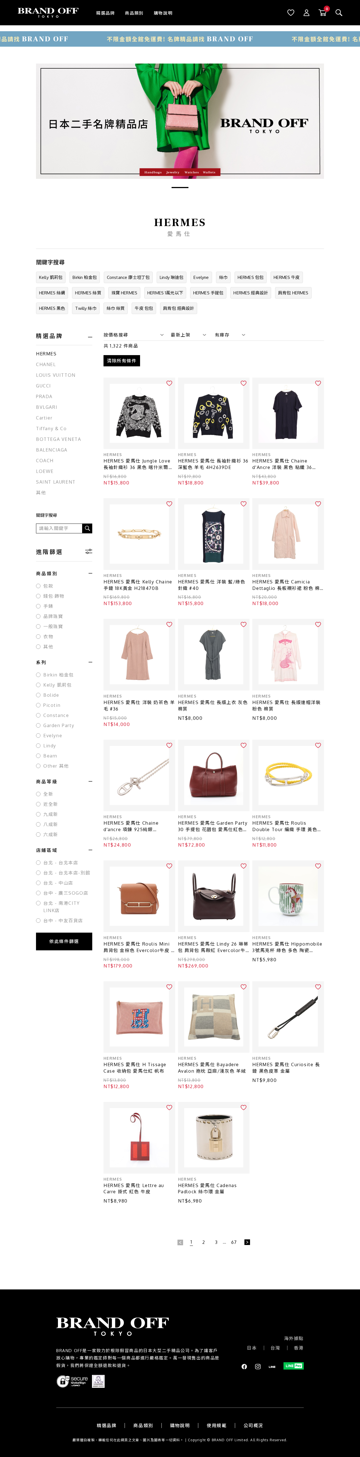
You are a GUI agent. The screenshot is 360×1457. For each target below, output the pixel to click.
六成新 (50, 834)
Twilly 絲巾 (85, 308)
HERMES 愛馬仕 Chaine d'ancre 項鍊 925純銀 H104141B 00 (131, 826)
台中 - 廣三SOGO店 (65, 893)
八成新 (50, 824)
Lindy (49, 745)
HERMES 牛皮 (287, 277)
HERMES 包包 (251, 277)
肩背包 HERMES (293, 293)
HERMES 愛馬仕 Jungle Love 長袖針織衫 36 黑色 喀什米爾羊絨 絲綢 (138, 464)
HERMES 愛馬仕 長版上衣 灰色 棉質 (213, 706)
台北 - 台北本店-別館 (66, 873)
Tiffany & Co (51, 428)
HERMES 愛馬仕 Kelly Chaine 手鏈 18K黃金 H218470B (138, 585)
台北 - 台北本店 (60, 862)
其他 (41, 492)
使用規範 (216, 1425)
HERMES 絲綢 (52, 293)
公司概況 (253, 1425)
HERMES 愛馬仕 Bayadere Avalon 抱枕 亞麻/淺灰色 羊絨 (212, 1068)
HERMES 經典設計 (250, 293)
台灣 (275, 1348)
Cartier (44, 418)
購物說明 (163, 13)
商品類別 (134, 13)
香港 (299, 1348)
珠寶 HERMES (124, 293)
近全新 (50, 804)
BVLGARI (46, 407)
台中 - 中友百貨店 (63, 920)
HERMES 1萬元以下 (165, 293)
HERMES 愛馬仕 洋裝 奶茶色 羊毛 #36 (139, 706)
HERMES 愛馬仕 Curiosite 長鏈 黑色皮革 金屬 (286, 1068)
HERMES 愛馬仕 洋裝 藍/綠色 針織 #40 (212, 585)
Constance (56, 715)
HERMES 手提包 (208, 293)
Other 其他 (56, 766)
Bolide (51, 695)
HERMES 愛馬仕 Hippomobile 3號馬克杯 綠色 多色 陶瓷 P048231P (287, 947)
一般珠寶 (53, 626)
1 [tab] (180, 187)
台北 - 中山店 (58, 883)
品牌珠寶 (53, 616)
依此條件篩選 (64, 941)
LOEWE (45, 471)
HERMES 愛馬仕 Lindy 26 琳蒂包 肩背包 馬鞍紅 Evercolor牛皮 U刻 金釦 (213, 947)
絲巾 (223, 277)
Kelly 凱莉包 (50, 277)
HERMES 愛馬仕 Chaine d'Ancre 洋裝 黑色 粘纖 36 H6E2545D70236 (282, 464)
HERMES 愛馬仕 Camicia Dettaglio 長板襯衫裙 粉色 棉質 (286, 585)
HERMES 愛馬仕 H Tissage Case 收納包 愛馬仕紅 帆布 (135, 1068)
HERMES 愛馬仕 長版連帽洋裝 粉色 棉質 (286, 706)
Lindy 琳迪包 (171, 277)
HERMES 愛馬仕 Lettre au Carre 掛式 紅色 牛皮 (134, 1189)
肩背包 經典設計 (178, 308)
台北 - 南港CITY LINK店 (61, 906)
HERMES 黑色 (52, 308)
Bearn (50, 756)
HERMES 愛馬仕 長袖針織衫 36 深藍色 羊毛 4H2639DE (213, 464)
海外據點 (294, 1338)
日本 (252, 1348)
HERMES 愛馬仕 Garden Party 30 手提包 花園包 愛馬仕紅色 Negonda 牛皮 (213, 826)
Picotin (51, 705)
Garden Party (58, 725)
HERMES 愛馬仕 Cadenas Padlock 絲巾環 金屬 (207, 1189)
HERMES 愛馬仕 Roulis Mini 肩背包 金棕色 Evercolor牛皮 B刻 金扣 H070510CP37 (139, 947)
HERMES (46, 354)
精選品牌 (105, 13)
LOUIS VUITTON (56, 375)
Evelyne (201, 277)
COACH (45, 460)
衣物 (48, 636)
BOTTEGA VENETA (58, 439)
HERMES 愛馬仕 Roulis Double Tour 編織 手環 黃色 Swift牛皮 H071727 (284, 826)
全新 (48, 794)
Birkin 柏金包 (85, 277)
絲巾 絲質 (116, 308)
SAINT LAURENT (56, 482)
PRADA (44, 396)
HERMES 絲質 (88, 293)
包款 (48, 586)
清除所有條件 (122, 361)
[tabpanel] (180, 121)
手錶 (48, 606)
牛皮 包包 (144, 308)
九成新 (50, 814)
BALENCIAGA (52, 450)
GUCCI (43, 386)
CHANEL (46, 364)
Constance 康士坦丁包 (128, 277)
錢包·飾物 (53, 596)
